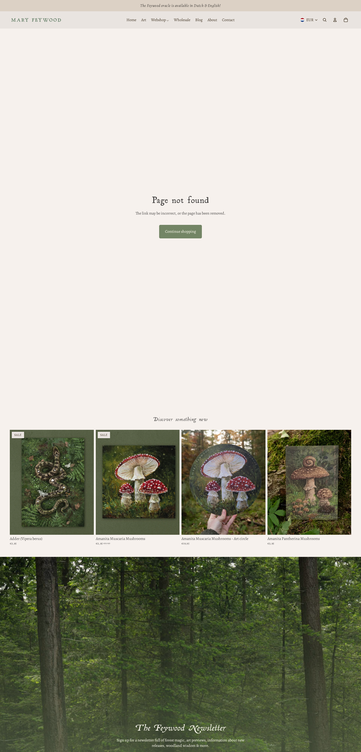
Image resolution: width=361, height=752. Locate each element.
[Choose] (86, 527)
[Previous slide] (103, 482)
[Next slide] (172, 482)
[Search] (324, 19)
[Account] (335, 19)
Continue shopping (180, 231)
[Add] (257, 527)
